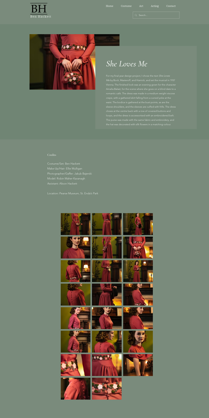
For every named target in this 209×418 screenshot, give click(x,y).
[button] (75, 224)
